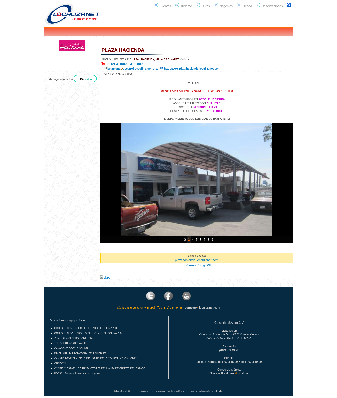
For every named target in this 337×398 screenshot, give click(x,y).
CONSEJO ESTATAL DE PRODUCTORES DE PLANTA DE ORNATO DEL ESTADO (99, 368)
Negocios (225, 6)
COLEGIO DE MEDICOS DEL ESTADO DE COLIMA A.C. (86, 328)
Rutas (205, 6)
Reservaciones (272, 6)
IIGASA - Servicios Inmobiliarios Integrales (77, 373)
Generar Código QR (198, 265)
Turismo (186, 6)
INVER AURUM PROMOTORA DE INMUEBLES (80, 353)
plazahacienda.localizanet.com (197, 259)
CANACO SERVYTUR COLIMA (71, 348)
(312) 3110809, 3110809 (125, 63)
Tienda (246, 6)
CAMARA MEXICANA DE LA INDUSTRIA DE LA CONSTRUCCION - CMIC (95, 358)
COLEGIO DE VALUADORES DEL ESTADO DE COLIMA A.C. (88, 333)
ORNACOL (60, 363)
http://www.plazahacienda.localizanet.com (191, 68)
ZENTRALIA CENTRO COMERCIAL (74, 338)
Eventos (165, 6)
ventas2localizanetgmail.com (231, 373)
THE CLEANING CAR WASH (70, 343)
